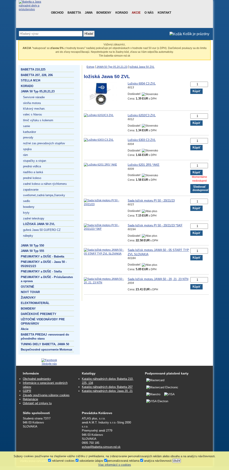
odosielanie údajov (90, 460)
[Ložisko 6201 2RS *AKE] (100, 164)
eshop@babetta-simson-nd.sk (101, 447)
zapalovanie (30, 189)
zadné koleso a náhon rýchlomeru (45, 183)
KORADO (27, 86)
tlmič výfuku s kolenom (38, 120)
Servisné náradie (34, 97)
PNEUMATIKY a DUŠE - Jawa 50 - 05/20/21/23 (44, 264)
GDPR (27, 391)
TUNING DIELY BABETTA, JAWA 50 (45, 344)
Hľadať (89, 33)
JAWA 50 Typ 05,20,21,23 (38, 91)
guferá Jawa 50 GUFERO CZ (42, 230)
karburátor (29, 132)
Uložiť (176, 460)
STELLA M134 (30, 80)
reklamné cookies (63, 460)
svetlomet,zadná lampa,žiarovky (44, 195)
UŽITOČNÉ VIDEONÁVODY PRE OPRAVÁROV (43, 321)
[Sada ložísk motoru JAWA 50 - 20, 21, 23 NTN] (106, 282)
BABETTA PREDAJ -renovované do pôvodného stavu (45, 336)
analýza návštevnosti (157, 460)
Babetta (74, 12)
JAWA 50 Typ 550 (32, 245)
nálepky (28, 235)
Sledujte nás (49, 363)
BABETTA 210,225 (33, 69)
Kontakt (164, 12)
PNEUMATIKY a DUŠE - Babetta (42, 256)
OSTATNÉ (27, 286)
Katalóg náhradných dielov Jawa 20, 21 (107, 391)
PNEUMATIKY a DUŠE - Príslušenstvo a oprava (47, 279)
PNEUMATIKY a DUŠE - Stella (41, 271)
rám (25, 155)
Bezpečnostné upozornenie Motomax (46, 349)
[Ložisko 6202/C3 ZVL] (99, 115)
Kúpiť (196, 91)
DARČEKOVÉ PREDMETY (38, 314)
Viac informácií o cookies (114, 464)
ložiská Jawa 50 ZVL (39, 224)
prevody (28, 137)
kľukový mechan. (34, 108)
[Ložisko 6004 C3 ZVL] (100, 105)
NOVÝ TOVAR (30, 292)
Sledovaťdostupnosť (201, 188)
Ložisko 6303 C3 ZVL (142, 140)
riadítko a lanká (33, 172)
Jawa (89, 12)
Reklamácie (30, 399)
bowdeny (28, 206)
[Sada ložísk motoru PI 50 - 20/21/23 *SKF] (106, 228)
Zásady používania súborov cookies (46, 395)
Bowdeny (103, 12)
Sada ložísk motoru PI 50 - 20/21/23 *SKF (155, 225)
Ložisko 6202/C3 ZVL (142, 115)
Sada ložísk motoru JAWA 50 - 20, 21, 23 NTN (158, 279)
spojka (27, 149)
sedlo (26, 201)
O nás (149, 12)
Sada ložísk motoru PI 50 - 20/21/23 (151, 200)
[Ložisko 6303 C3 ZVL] (99, 139)
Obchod (57, 12)
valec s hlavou (32, 114)
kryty (26, 212)
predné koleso (32, 178)
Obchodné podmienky (37, 379)
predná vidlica (32, 166)
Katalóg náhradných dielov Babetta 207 (107, 387)
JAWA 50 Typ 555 (32, 251)
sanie (26, 126)
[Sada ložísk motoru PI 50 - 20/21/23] (106, 204)
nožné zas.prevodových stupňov (44, 143)
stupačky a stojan (34, 160)
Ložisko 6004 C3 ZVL (142, 83)
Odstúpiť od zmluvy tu (37, 403)
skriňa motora (32, 103)
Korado (121, 12)
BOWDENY (28, 308)
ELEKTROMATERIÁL (35, 303)
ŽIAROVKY (28, 297)
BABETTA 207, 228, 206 (37, 75)
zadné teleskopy (33, 218)
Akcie (136, 12)
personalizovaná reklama (123, 460)
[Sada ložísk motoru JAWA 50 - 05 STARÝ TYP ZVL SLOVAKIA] (106, 253)
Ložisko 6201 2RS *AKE (143, 164)
